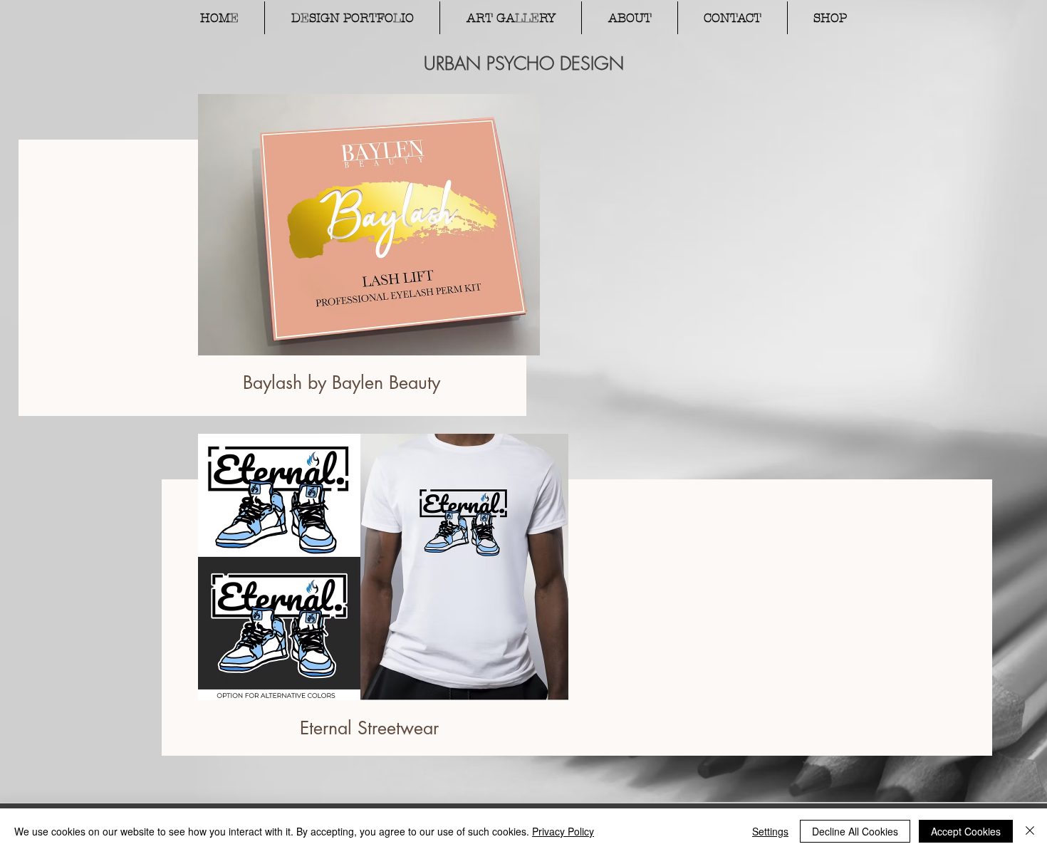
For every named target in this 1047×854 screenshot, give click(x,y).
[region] (366, 278)
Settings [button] (770, 831)
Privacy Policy (563, 831)
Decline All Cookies (855, 831)
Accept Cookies (966, 831)
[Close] (1029, 831)
